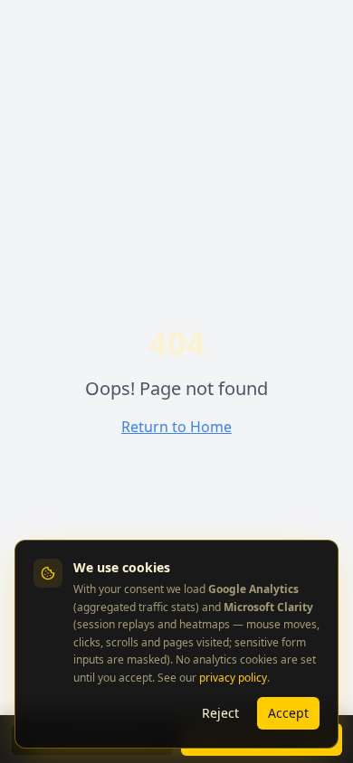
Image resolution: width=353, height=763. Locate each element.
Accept (288, 712)
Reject (220, 712)
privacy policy (233, 677)
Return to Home (176, 427)
